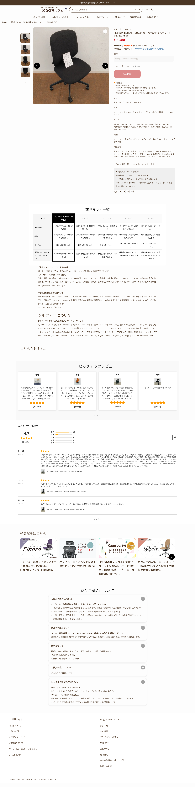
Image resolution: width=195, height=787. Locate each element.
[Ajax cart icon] (147, 9)
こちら (151, 45)
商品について (15, 725)
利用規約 (104, 754)
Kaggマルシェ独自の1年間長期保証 (149, 49)
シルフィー (128, 29)
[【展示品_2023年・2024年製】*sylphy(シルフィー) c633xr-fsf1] (105, 31)
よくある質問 (15, 754)
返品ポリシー (106, 749)
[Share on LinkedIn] (132, 191)
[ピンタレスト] (128, 191)
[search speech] (140, 9)
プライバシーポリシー (110, 737)
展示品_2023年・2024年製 (126, 59)
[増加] (128, 66)
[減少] (117, 66)
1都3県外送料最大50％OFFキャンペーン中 (83, 3)
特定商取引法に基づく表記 (112, 760)
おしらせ (104, 725)
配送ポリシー (64, 619)
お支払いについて (17, 737)
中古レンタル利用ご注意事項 (88, 702)
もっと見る (97, 519)
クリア (134, 9)
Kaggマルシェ (32, 779)
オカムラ (118, 29)
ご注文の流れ (15, 731)
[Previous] (70, 3)
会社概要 (104, 731)
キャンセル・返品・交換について (24, 749)
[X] (124, 191)
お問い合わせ (106, 766)
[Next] (125, 3)
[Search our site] (71, 10)
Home (4, 22)
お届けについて (16, 743)
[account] (151, 9)
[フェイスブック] (120, 191)
